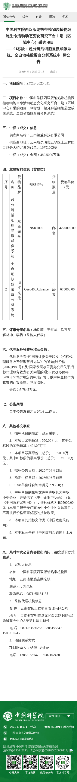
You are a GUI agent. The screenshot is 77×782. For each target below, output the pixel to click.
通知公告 (9, 16)
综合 (25, 16)
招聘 (52, 16)
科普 (39, 16)
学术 (65, 16)
